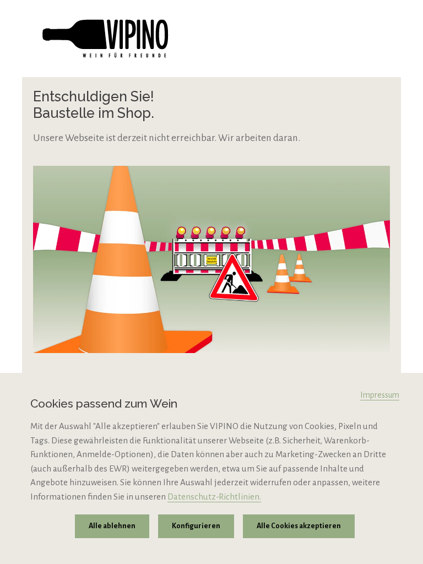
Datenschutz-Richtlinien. (214, 496)
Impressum (379, 395)
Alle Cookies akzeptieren (299, 526)
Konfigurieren (196, 526)
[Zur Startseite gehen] (211, 38)
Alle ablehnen (112, 526)
